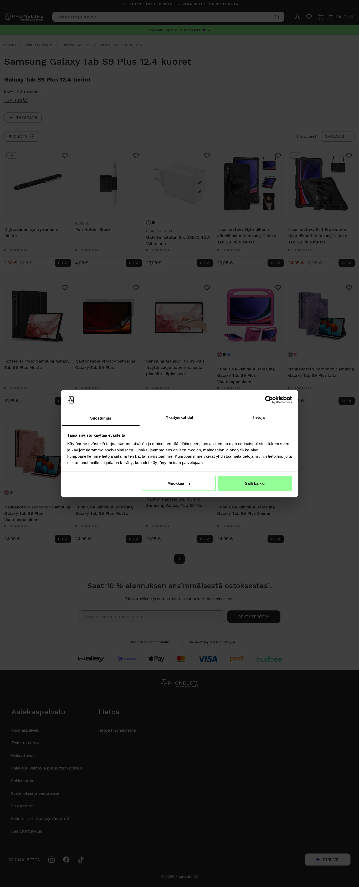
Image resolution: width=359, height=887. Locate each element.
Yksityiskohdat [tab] (179, 417)
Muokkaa (175, 483)
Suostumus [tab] (100, 418)
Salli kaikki (255, 483)
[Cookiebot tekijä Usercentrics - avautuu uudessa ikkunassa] (269, 400)
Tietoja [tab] (258, 417)
